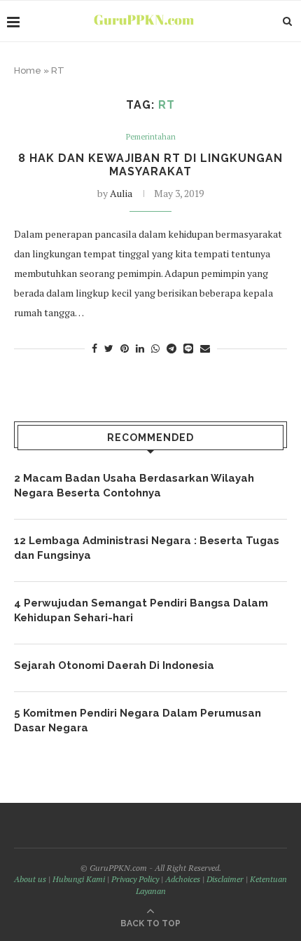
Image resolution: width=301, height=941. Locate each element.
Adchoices (182, 879)
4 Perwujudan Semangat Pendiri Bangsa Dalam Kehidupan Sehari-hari (141, 610)
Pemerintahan (151, 137)
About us (30, 879)
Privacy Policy (135, 879)
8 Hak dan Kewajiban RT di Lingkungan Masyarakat (150, 164)
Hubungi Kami (78, 879)
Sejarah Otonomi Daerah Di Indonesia (114, 665)
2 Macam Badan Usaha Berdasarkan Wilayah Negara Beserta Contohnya (134, 485)
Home (27, 70)
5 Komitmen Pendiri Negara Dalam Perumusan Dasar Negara (137, 720)
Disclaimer (225, 879)
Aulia (121, 193)
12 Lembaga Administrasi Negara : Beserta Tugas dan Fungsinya (146, 548)
